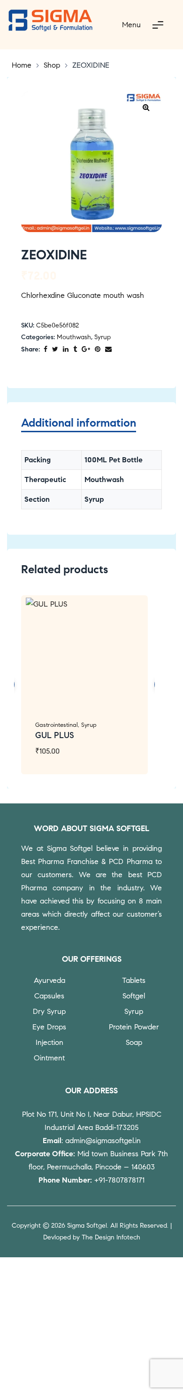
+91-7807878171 (119, 1180)
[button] (145, 107)
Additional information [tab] (78, 423)
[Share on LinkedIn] (66, 350)
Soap (134, 1042)
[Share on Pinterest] (97, 350)
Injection (49, 1042)
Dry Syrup (49, 1011)
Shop (52, 65)
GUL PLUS (54, 735)
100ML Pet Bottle (113, 459)
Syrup (102, 337)
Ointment (49, 1057)
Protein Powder (134, 1026)
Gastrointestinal (56, 725)
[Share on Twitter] (55, 350)
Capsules (49, 995)
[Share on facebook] (45, 350)
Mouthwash (74, 337)
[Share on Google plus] (85, 350)
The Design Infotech (111, 1237)
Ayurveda (49, 980)
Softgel (133, 995)
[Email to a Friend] (108, 350)
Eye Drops (49, 1026)
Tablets (133, 980)
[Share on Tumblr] (75, 350)
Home (21, 65)
